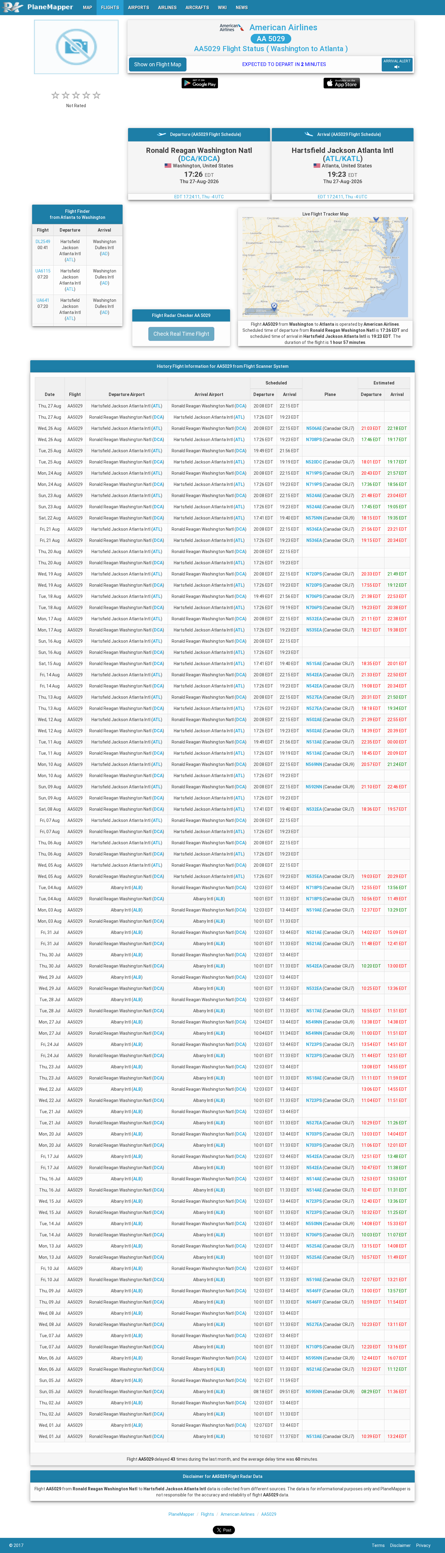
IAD (104, 253)
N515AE (314, 663)
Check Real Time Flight (181, 334)
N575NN (314, 518)
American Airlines (283, 27)
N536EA (314, 529)
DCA (240, 406)
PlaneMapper (181, 1514)
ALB (137, 887)
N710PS (314, 1346)
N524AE (314, 495)
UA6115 (43, 271)
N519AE (314, 910)
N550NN (314, 1223)
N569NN (314, 764)
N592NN (314, 786)
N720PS (314, 574)
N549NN (314, 1022)
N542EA (314, 674)
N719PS (314, 473)
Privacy (426, 1545)
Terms (381, 1545)
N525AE (314, 1246)
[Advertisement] (270, 108)
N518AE (314, 1078)
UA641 (43, 300)
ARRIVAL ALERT (397, 61)
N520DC (314, 462)
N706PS (314, 596)
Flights (207, 1514)
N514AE (314, 1178)
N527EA (314, 697)
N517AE (314, 1010)
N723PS (314, 1044)
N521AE (314, 932)
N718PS (314, 887)
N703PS (314, 1134)
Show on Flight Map (157, 64)
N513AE (314, 742)
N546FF (313, 1290)
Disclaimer (403, 1545)
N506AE (314, 428)
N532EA (314, 618)
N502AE (314, 719)
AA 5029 (271, 39)
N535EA (314, 630)
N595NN (314, 1358)
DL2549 (43, 241)
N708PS (314, 439)
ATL (70, 259)
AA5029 (268, 1514)
